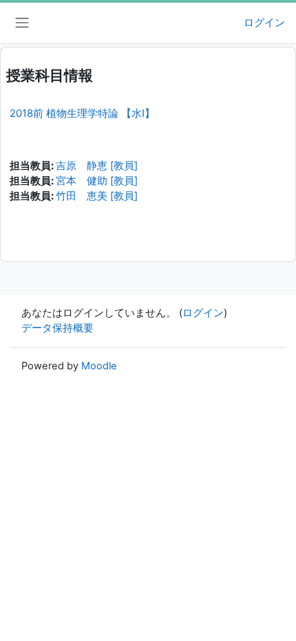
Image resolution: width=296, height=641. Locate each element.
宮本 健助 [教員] (97, 181)
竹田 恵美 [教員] (97, 196)
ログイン (264, 23)
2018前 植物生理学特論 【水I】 (82, 113)
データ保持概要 (57, 328)
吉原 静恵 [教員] (97, 166)
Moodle (99, 366)
